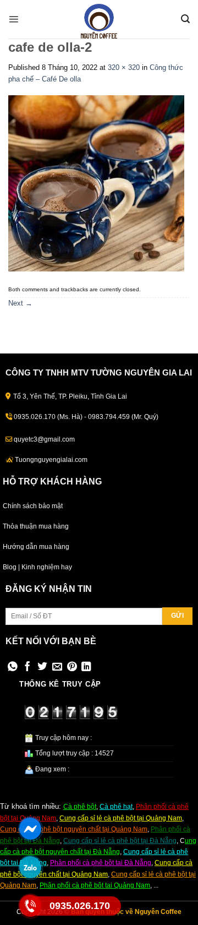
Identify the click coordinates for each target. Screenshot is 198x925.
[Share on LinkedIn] (86, 667)
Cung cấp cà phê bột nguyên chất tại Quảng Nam (73, 829)
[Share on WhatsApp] (13, 667)
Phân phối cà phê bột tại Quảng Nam (95, 885)
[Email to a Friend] (57, 667)
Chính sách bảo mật (33, 506)
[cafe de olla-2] (96, 183)
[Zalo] (30, 867)
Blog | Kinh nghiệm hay (37, 567)
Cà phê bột (79, 806)
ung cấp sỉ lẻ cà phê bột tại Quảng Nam (123, 818)
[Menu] (13, 19)
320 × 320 (124, 67)
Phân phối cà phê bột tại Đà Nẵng (100, 863)
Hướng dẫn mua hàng (36, 547)
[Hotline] (30, 906)
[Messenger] (30, 829)
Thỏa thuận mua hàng (36, 526)
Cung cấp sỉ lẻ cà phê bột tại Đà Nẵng (120, 841)
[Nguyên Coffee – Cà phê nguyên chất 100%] (99, 21)
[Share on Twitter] (42, 667)
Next (20, 303)
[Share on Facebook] (27, 667)
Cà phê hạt (116, 806)
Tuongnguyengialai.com (51, 460)
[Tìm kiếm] (185, 19)
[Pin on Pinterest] (72, 667)
